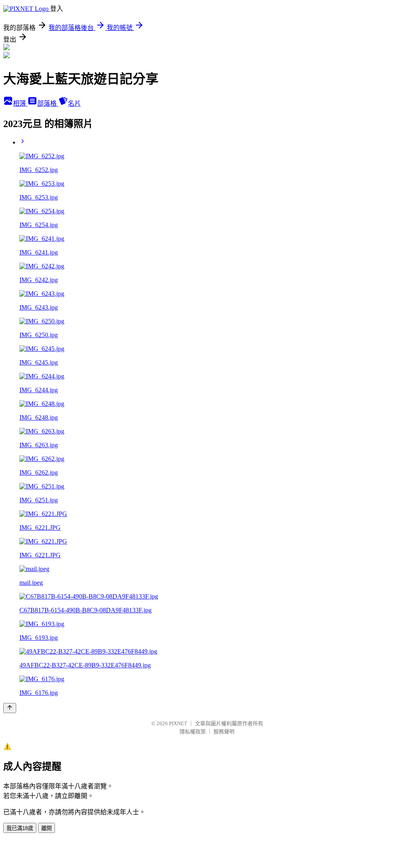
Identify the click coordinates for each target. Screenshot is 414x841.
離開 (46, 828)
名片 (74, 103)
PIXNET (178, 723)
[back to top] (9, 708)
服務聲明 (223, 731)
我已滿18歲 (19, 828)
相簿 (20, 103)
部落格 (47, 103)
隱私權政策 (193, 731)
